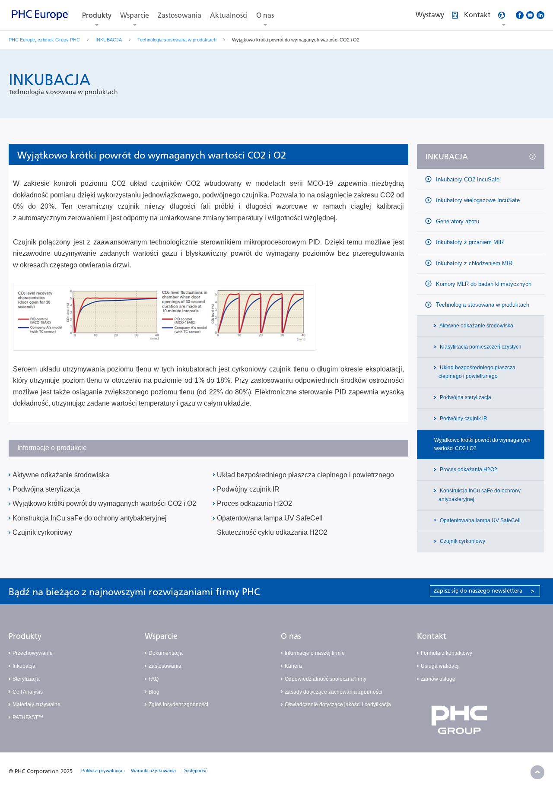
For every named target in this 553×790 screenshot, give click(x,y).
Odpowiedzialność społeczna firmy (325, 679)
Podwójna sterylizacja (46, 489)
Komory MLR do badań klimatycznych (482, 284)
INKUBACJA (108, 39)
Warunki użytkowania (153, 770)
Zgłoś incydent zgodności (178, 704)
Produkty (96, 15)
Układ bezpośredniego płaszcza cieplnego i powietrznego (305, 475)
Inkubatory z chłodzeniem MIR (473, 263)
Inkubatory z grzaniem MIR (469, 242)
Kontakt (431, 636)
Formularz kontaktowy (446, 653)
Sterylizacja (26, 679)
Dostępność (195, 770)
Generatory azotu (456, 221)
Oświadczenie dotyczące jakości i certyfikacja (338, 704)
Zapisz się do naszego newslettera (484, 590)
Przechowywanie (33, 653)
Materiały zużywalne (36, 704)
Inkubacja (24, 666)
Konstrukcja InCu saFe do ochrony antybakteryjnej (90, 518)
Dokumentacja (166, 653)
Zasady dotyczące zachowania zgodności (333, 692)
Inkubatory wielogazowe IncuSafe (477, 200)
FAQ (154, 679)
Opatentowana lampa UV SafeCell (270, 518)
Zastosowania (179, 15)
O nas (265, 15)
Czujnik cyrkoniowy (42, 532)
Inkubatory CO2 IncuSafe (466, 179)
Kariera (293, 666)
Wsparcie (134, 15)
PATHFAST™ (28, 717)
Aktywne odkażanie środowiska (61, 475)
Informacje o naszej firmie (315, 653)
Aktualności (229, 15)
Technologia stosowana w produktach (176, 39)
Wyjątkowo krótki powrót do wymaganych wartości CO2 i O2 (104, 503)
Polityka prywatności (102, 770)
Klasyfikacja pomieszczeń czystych (480, 347)
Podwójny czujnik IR (248, 489)
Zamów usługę (438, 679)
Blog (154, 692)
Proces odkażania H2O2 (254, 503)
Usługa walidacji (440, 666)
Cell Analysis (28, 692)
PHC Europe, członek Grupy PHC (44, 39)
